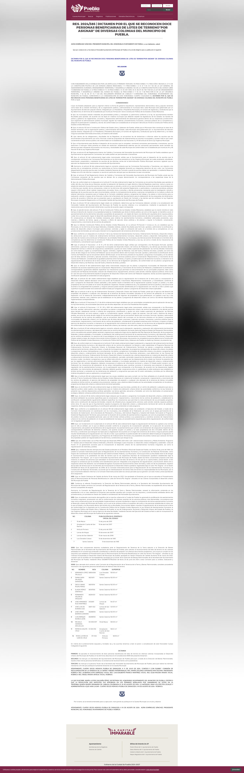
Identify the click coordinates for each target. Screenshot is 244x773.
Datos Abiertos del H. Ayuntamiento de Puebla (144, 749)
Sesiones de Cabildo (95, 749)
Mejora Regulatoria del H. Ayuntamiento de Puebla (146, 754)
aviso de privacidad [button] (152, 769)
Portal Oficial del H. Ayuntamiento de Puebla (144, 747)
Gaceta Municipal (78, 16)
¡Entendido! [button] (236, 769)
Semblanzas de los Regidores (98, 747)
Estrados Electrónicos (126, 16)
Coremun (140, 16)
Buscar (168, 10)
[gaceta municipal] (85, 7)
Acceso (168, 5)
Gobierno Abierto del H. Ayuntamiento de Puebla (145, 752)
